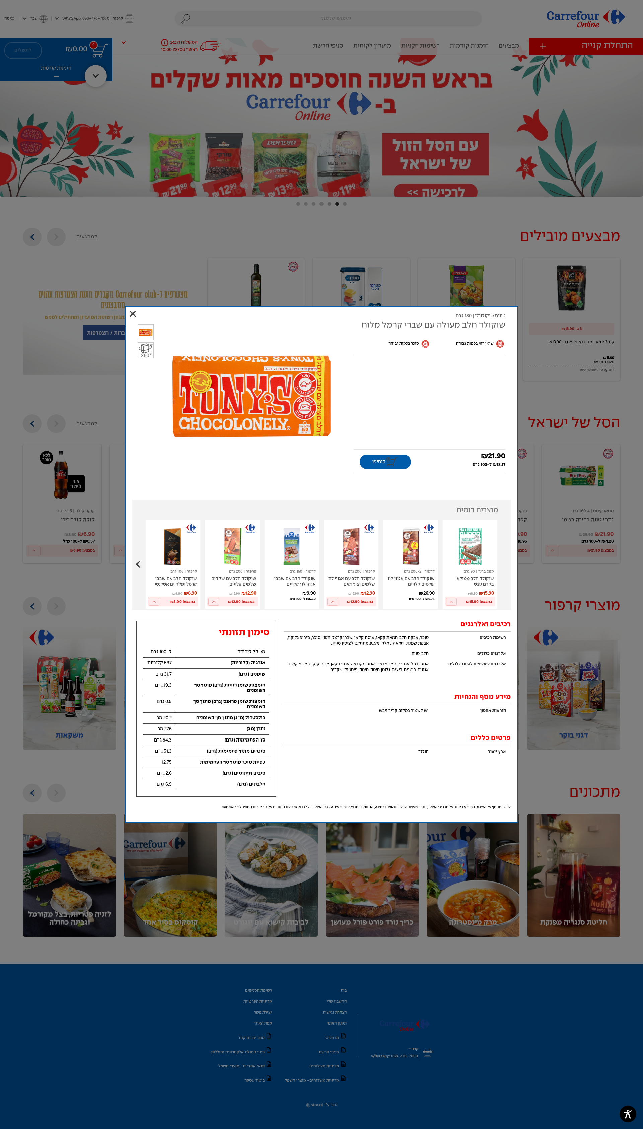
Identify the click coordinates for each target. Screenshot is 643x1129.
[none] (470, 564)
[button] (251, 396)
